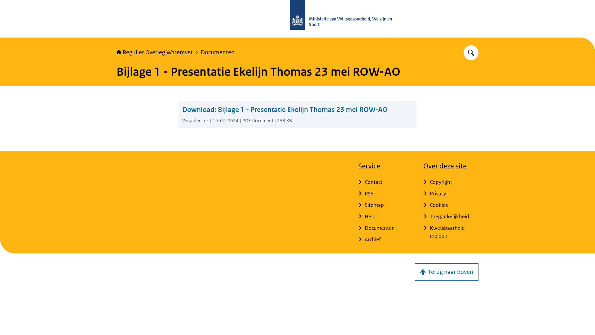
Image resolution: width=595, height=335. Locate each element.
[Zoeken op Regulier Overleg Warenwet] (471, 52)
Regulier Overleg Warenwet (158, 52)
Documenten (218, 52)
